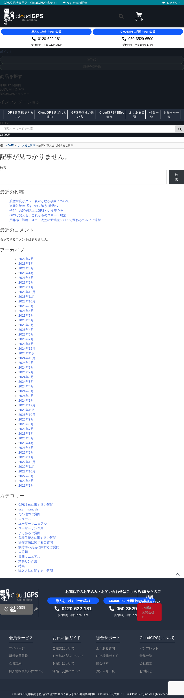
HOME (10, 145)
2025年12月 (26, 292)
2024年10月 (26, 358)
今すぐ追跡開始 (77, 2)
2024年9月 (26, 363)
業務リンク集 (27, 561)
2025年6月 (26, 320)
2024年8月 (26, 367)
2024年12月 (26, 348)
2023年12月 (26, 405)
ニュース (24, 519)
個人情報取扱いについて (26, 671)
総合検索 (102, 663)
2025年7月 (26, 315)
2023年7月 (26, 429)
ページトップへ (177, 574)
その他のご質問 (29, 514)
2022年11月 (26, 466)
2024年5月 (26, 381)
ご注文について (63, 648)
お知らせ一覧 (105, 671)
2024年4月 (26, 386)
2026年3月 (26, 278)
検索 (3, 167)
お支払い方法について (68, 656)
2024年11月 (26, 353)
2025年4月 (26, 329)
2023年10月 (26, 414)
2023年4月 (26, 443)
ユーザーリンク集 (31, 528)
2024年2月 (26, 396)
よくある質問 (105, 648)
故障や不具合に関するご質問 (38, 547)
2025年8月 (26, 311)
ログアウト (173, 2)
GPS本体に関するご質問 (35, 504)
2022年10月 (26, 471)
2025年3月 (26, 334)
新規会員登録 (92, 66)
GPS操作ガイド (107, 656)
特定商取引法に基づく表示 (55, 694)
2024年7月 (26, 372)
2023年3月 (26, 448)
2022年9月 (26, 476)
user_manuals (28, 509)
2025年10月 (26, 301)
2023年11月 (26, 410)
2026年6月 (26, 263)
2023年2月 (26, 452)
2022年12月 (26, 462)
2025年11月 (26, 296)
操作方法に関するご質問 (35, 542)
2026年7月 (26, 259)
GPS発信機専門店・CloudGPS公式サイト (31, 2)
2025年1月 (26, 344)
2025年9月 (26, 306)
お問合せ (146, 671)
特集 (21, 566)
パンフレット (149, 648)
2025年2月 (26, 339)
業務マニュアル (29, 556)
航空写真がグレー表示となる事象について (39, 201)
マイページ (17, 648)
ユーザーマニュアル (32, 523)
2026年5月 (26, 268)
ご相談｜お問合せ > (148, 612)
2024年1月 (26, 400)
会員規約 (15, 663)
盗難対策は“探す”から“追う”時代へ (33, 206)
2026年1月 (26, 287)
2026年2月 (26, 282)
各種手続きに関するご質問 (37, 537)
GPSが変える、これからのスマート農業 (37, 215)
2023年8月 (26, 424)
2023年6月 (26, 433)
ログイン (92, 59)
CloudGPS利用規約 (24, 694)
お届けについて (63, 663)
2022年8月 (26, 481)
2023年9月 (26, 419)
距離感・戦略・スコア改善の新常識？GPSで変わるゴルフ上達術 (55, 220)
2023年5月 (26, 438)
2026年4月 (26, 273)
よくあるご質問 (26, 145)
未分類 (23, 552)
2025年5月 (26, 325)
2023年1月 (26, 457)
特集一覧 (146, 656)
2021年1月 (26, 485)
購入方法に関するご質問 (35, 571)
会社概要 (146, 663)
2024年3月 (26, 391)
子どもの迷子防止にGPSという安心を (36, 210)
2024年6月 (26, 377)
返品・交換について (67, 671)
